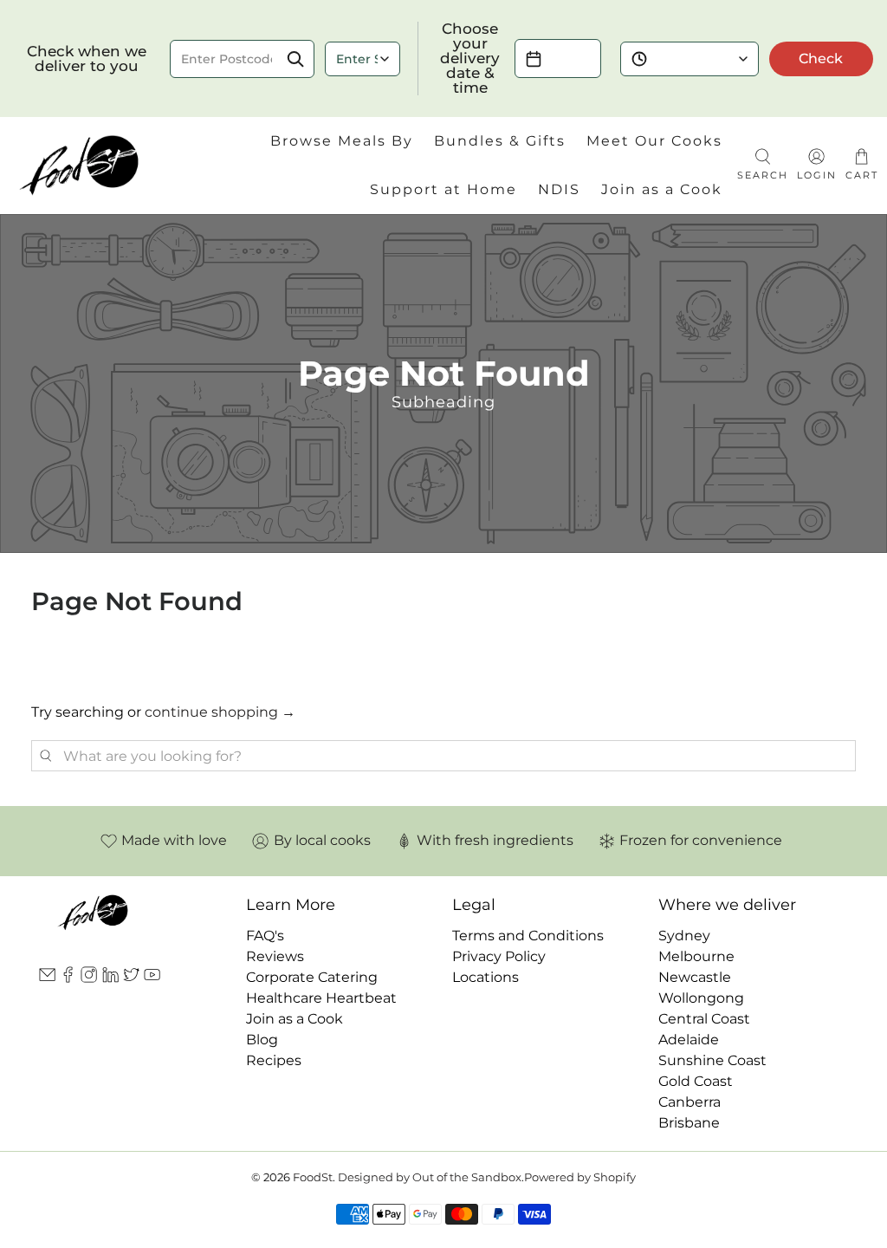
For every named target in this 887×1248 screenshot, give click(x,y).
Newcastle (694, 977)
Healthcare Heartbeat (321, 998)
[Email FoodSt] (47, 978)
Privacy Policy (499, 956)
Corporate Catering (312, 977)
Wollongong (701, 998)
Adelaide (688, 1039)
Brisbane (689, 1123)
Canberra (689, 1102)
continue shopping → (220, 712)
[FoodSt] (79, 165)
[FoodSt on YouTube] (152, 978)
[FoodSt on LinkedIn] (110, 978)
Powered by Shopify (580, 1177)
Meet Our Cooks (654, 141)
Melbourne (696, 956)
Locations (485, 977)
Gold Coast (695, 1081)
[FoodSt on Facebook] (68, 978)
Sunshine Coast (712, 1060)
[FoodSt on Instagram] (89, 978)
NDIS (559, 189)
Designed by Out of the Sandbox (429, 1177)
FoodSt (313, 1177)
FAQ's (265, 935)
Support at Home (443, 189)
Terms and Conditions (528, 935)
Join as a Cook (661, 189)
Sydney (684, 935)
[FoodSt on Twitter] (131, 978)
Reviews (275, 956)
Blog (262, 1039)
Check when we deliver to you (86, 59)
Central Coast (704, 1019)
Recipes (273, 1060)
